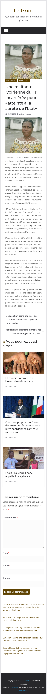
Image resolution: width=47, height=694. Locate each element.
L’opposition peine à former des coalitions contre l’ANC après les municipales (22, 319)
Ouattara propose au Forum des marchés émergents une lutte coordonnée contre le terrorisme (22, 427)
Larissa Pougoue (25, 114)
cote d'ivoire (11, 81)
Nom (6, 553)
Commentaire (10, 517)
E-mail (6, 565)
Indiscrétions (24, 81)
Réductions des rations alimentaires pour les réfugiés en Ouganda (23, 331)
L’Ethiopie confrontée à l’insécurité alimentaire (19, 379)
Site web (7, 578)
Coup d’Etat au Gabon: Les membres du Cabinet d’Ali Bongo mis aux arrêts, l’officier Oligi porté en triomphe (22, 651)
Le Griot (23, 10)
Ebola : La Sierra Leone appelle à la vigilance (19, 474)
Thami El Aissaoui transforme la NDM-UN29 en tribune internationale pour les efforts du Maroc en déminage (23, 607)
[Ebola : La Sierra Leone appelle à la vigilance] (23, 448)
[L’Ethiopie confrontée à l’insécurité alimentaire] (23, 353)
